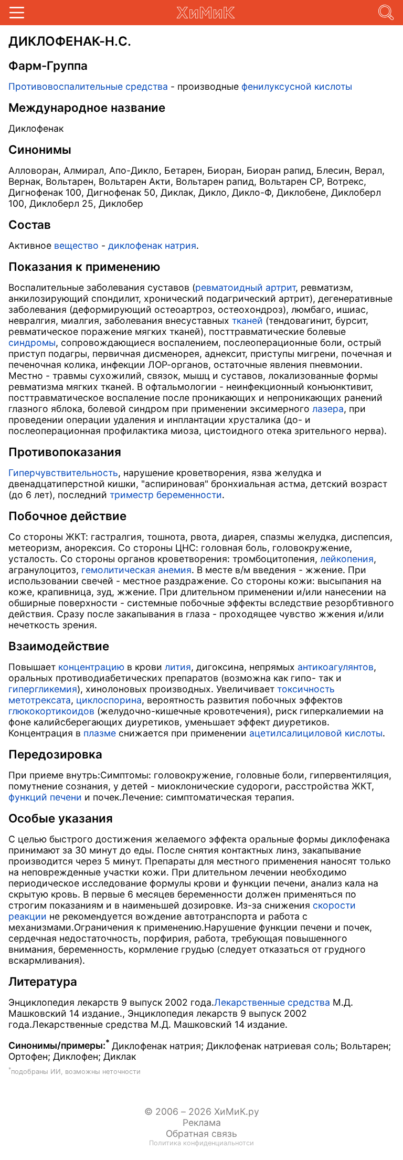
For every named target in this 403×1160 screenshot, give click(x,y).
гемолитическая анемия (136, 569)
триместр (132, 494)
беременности (189, 494)
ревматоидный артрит (245, 287)
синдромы (32, 342)
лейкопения (347, 558)
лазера (328, 408)
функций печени (45, 797)
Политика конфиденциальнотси (201, 1143)
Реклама (202, 1122)
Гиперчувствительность (63, 472)
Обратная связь (201, 1133)
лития (178, 666)
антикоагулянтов (336, 666)
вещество (76, 245)
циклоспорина (109, 699)
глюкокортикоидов (51, 710)
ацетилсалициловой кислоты (316, 733)
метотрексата (39, 699)
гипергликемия (42, 688)
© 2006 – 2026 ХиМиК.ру (201, 1111)
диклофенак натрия (152, 245)
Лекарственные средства (272, 1002)
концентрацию (91, 666)
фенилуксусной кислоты (296, 86)
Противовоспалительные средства (88, 86)
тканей (247, 320)
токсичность (306, 688)
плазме (99, 733)
